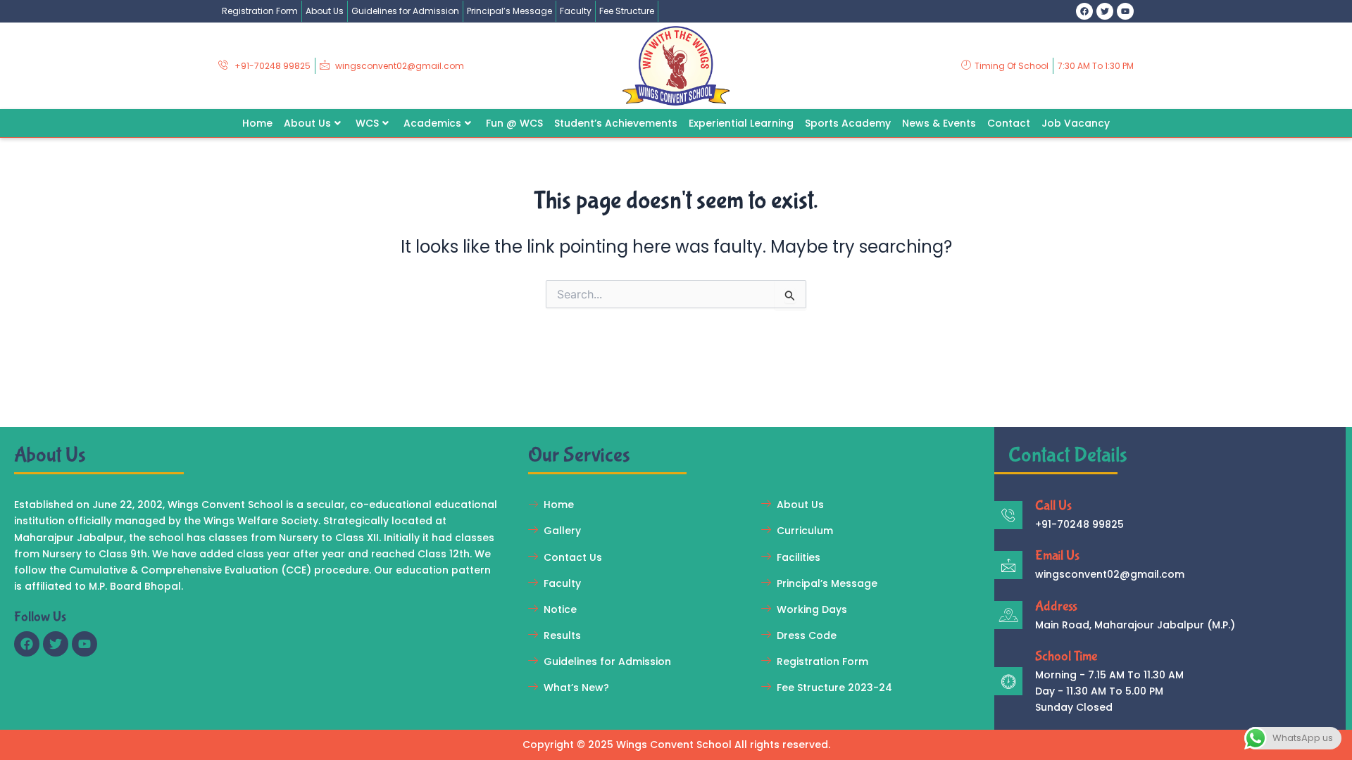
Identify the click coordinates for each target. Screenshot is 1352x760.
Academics (432, 122)
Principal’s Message (509, 11)
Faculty (576, 11)
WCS (367, 122)
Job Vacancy (1075, 122)
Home (257, 122)
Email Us (1057, 555)
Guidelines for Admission (405, 11)
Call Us (1053, 506)
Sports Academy (848, 122)
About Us (325, 11)
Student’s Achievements (615, 122)
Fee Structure (626, 11)
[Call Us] (1008, 515)
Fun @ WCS (514, 122)
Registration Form (260, 11)
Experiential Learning (741, 122)
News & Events (939, 122)
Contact (1008, 122)
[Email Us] (1008, 565)
